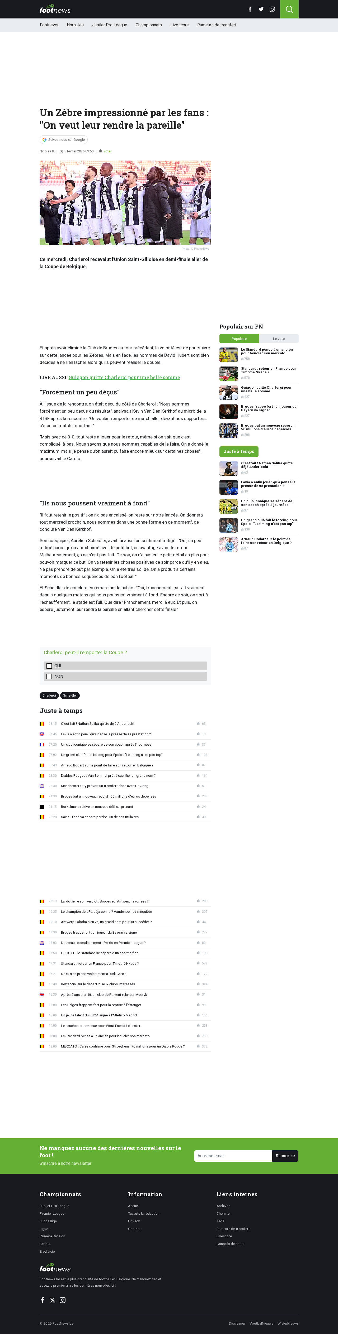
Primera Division (52, 1236)
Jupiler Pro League (109, 24)
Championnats (149, 24)
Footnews (49, 24)
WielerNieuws (288, 1323)
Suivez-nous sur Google (66, 140)
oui (57, 665)
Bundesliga (48, 1221)
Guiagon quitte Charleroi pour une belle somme (124, 377)
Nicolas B (47, 151)
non (58, 676)
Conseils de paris (230, 1244)
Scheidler (70, 695)
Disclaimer (237, 1323)
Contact (134, 1229)
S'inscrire (285, 1155)
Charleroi (49, 695)
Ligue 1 (45, 1229)
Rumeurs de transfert (216, 24)
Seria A (45, 1244)
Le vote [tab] (279, 338)
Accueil (133, 1206)
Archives (223, 1206)
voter (107, 151)
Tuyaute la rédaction (143, 1213)
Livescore (179, 24)
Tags (220, 1221)
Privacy (134, 1221)
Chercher (224, 1213)
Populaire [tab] (239, 338)
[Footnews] (103, 1267)
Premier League (52, 1213)
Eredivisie (47, 1251)
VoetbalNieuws (261, 1323)
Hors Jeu (75, 24)
